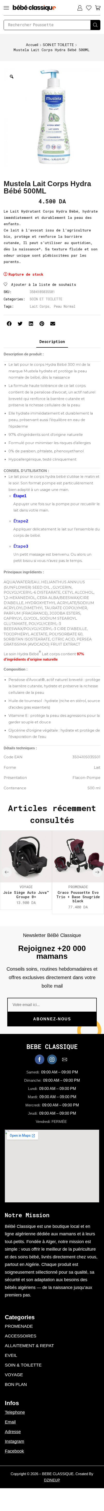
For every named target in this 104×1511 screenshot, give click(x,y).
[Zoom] (11, 76)
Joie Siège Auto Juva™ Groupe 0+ (26, 894)
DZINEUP (52, 1480)
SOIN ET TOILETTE (58, 44)
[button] (6, 7)
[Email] (64, 1059)
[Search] (95, 25)
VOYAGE (26, 886)
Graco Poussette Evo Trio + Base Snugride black (78, 896)
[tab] (52, 342)
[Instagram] (52, 1059)
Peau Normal (64, 306)
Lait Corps (39, 306)
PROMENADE (78, 886)
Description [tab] (52, 341)
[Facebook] (39, 1059)
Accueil (32, 44)
